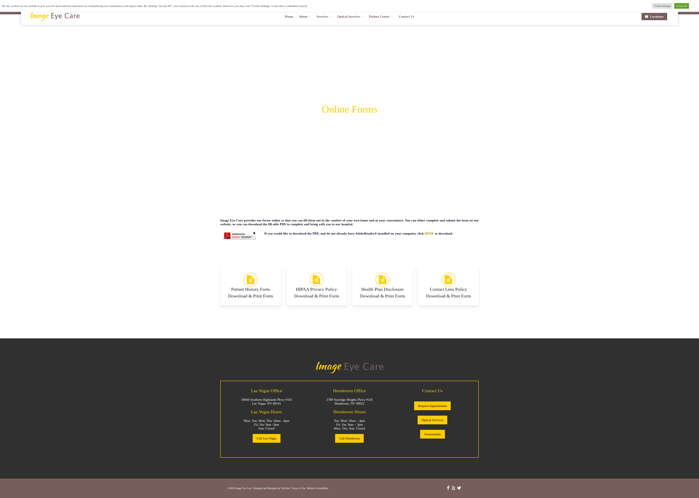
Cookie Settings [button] (662, 6)
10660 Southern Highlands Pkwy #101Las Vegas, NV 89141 (266, 401)
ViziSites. (286, 488)
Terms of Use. (298, 488)
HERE (429, 233)
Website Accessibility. (318, 488)
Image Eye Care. (243, 488)
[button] (267, 438)
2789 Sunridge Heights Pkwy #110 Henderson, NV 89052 (349, 401)
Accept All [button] (681, 6)
